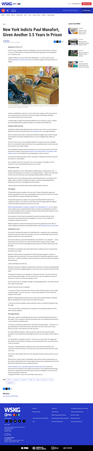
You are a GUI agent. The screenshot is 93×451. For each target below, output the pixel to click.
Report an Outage (75, 415)
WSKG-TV (14, 441)
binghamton (10, 382)
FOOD (29, 15)
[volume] (7, 10)
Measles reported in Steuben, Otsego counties (83, 54)
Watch (13, 15)
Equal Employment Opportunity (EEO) (60, 418)
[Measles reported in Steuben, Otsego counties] (73, 53)
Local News (80, 28)
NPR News (7, 41)
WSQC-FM (6, 441)
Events (44, 15)
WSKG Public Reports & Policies (59, 415)
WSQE (19, 440)
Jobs (34, 421)
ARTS (25, 15)
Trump (37, 379)
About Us (35, 408)
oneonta (16, 379)
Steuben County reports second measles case (82, 32)
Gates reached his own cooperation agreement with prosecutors (26, 366)
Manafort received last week (22, 59)
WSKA (17, 441)
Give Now (87, 4)
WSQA (22, 440)
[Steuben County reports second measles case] (73, 31)
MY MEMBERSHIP (76, 3)
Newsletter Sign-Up (75, 418)
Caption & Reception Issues (77, 411)
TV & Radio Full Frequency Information (79, 408)
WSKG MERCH (51, 15)
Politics (31, 379)
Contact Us (54, 408)
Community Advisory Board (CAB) (40, 418)
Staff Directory (55, 411)
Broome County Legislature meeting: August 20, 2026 (83, 43)
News (3, 15)
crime (51, 379)
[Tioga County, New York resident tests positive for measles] (73, 64)
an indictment (35, 131)
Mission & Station (36, 411)
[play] (3, 10)
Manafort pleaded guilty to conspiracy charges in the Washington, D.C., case (29, 207)
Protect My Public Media (57, 421)
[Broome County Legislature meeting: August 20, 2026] (73, 42)
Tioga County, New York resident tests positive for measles (83, 65)
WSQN (10, 441)
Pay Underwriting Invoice (76, 421)
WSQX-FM (11, 440)
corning (23, 379)
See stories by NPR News (10, 396)
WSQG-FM (15, 440)
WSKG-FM (6, 440)
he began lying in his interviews (49, 225)
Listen (8, 15)
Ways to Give (36, 15)
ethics (44, 379)
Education (19, 15)
